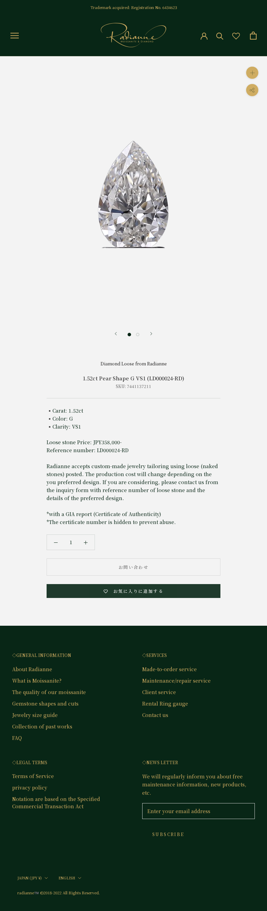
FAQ (17, 737)
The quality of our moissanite (49, 692)
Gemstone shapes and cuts (45, 703)
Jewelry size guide (35, 714)
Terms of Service (33, 776)
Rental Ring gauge (165, 703)
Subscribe (168, 834)
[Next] (151, 333)
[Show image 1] (129, 334)
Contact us (155, 714)
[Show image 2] (137, 334)
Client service (159, 692)
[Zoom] (252, 73)
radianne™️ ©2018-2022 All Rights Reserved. (58, 892)
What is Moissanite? (37, 680)
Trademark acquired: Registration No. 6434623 (133, 7)
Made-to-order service (169, 669)
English (66, 877)
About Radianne (32, 669)
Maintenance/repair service (176, 680)
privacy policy (29, 787)
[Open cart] (253, 36)
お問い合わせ (133, 567)
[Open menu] (14, 35)
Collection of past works (42, 726)
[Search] (220, 35)
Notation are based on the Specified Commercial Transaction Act (56, 802)
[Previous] (116, 333)
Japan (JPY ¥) (29, 877)
